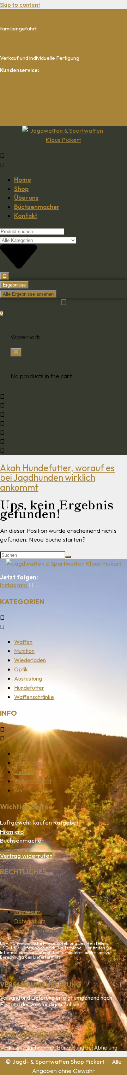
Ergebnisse (14, 285)
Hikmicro (12, 831)
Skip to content (20, 4)
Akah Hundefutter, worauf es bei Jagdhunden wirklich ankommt (57, 477)
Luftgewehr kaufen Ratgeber (39, 822)
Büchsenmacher (22, 840)
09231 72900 (16, 94)
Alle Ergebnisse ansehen (28, 294)
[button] (63, 160)
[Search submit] (4, 276)
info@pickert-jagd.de (24, 123)
